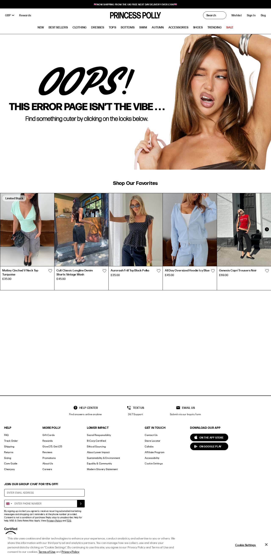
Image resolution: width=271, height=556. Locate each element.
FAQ (6, 435)
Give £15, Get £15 (52, 446)
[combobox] (8, 503)
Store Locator (152, 440)
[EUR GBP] (9, 15)
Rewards (48, 440)
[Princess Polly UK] (135, 15)
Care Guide (10, 463)
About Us (48, 463)
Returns (9, 452)
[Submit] (81, 503)
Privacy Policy (54, 520)
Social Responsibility (99, 435)
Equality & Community (99, 463)
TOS (69, 520)
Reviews (48, 452)
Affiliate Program (155, 452)
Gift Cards (49, 435)
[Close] (266, 544)
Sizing (7, 458)
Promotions (49, 458)
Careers (47, 469)
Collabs (149, 446)
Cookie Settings (154, 463)
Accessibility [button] (152, 458)
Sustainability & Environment (103, 458)
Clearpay (9, 469)
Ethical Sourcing (96, 446)
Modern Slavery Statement (102, 469)
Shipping (9, 446)
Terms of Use (47, 551)
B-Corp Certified (96, 440)
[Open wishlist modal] (50, 270)
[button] (263, 15)
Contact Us (151, 435)
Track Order (11, 440)
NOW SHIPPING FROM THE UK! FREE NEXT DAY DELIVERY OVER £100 (135, 4)
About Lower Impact (98, 452)
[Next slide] (266, 229)
